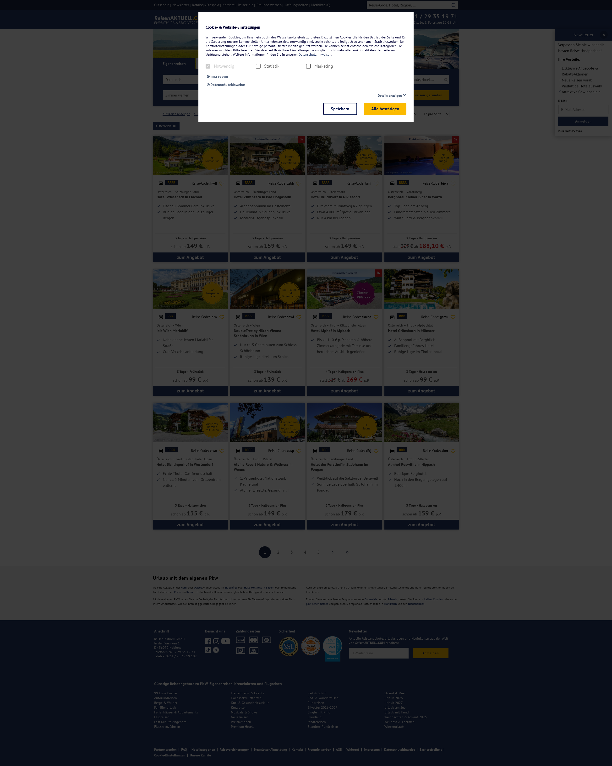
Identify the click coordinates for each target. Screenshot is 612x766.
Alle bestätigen (385, 109)
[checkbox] (208, 66)
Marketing (323, 66)
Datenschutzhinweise (227, 85)
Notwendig (224, 66)
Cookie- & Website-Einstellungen (233, 27)
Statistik (271, 66)
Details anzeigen (390, 95)
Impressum (219, 76)
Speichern (340, 109)
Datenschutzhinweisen (315, 54)
